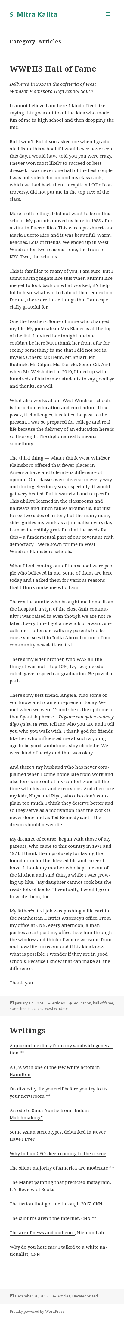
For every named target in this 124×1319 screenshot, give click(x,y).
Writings (27, 1030)
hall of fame (103, 1003)
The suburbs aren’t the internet (44, 1218)
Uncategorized (85, 1296)
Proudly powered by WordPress (37, 1311)
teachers (35, 1008)
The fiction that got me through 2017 (50, 1204)
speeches (18, 1008)
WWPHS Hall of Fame (53, 68)
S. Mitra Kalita (33, 14)
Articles (58, 1003)
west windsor (56, 1008)
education (82, 1003)
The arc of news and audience (42, 1232)
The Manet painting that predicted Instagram (60, 1182)
